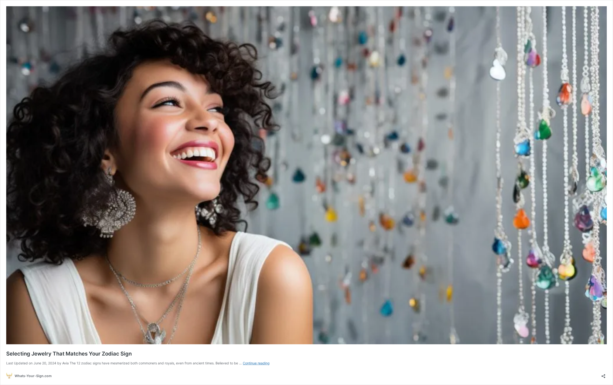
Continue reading (256, 363)
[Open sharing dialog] (603, 374)
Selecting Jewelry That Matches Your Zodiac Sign (69, 354)
